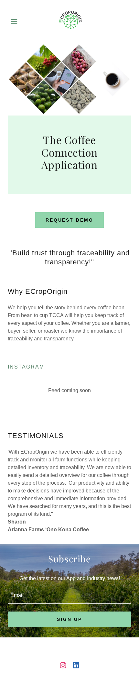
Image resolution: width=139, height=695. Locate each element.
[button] (17, 21)
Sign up (69, 619)
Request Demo (70, 220)
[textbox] (69, 596)
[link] (69, 21)
